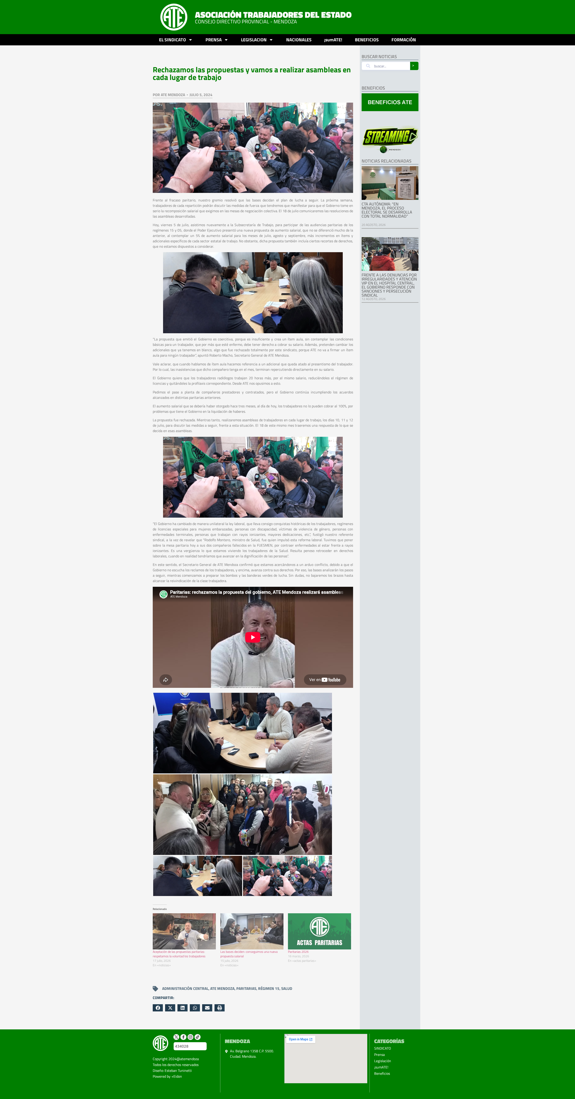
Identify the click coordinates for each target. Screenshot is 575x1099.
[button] (158, 1007)
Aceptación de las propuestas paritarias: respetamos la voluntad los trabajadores (179, 953)
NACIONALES (299, 39)
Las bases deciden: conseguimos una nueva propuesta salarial (249, 953)
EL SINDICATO (172, 39)
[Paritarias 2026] (319, 931)
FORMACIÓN (403, 39)
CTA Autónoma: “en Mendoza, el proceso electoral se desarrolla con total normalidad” (387, 210)
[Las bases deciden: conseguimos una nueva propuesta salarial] (251, 931)
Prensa (379, 1054)
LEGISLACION (254, 39)
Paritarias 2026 (298, 951)
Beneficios (382, 1073)
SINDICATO (382, 1048)
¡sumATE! (333, 39)
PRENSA (214, 39)
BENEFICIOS (367, 39)
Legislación (382, 1061)
